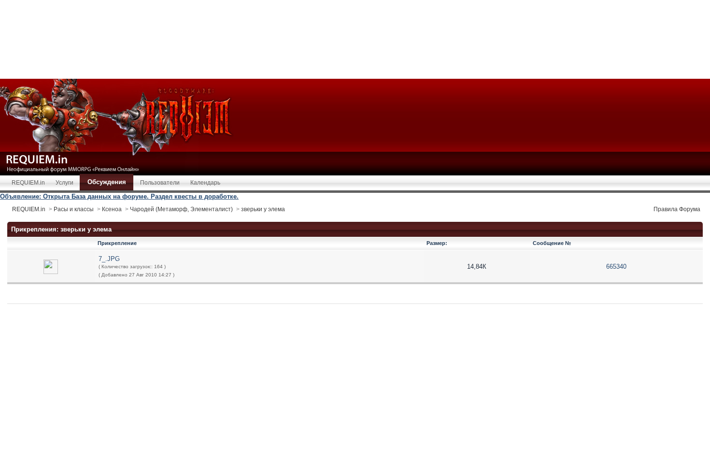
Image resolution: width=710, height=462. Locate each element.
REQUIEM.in (28, 182)
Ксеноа (112, 209)
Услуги (64, 182)
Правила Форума (676, 209)
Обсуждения (106, 182)
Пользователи (160, 182)
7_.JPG (109, 258)
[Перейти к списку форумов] (120, 126)
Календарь (205, 182)
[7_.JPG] (50, 266)
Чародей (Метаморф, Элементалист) (181, 209)
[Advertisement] (355, 39)
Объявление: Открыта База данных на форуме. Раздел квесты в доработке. (119, 196)
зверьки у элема (263, 209)
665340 (616, 266)
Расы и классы (74, 209)
